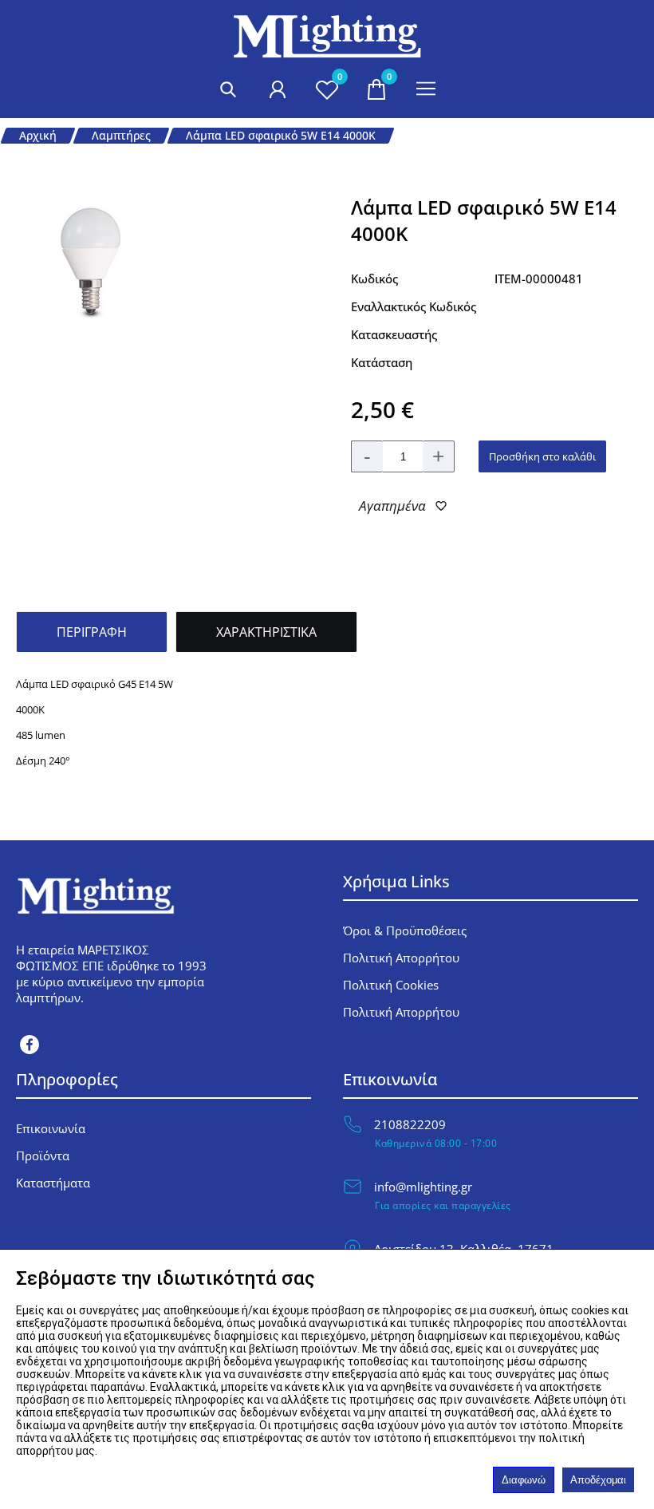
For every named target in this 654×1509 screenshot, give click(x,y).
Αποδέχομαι (598, 1480)
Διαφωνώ (524, 1480)
